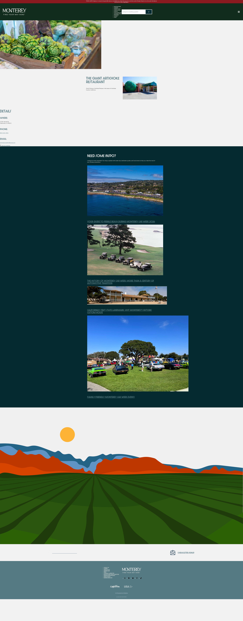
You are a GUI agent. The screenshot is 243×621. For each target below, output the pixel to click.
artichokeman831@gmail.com (7, 142)
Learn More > (126, 2)
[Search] (149, 12)
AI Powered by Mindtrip (121, 593)
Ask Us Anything (6, 145)
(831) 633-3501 (4, 133)
